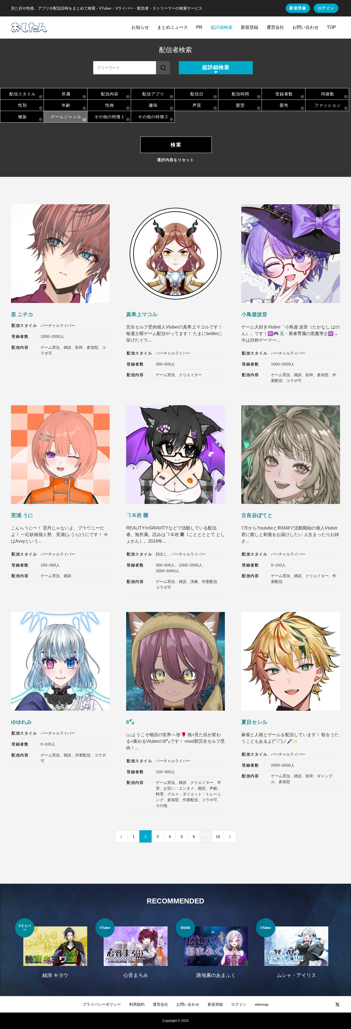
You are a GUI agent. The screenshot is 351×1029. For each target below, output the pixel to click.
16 (218, 836)
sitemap (261, 1004)
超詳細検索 (222, 27)
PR (199, 27)
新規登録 (297, 8)
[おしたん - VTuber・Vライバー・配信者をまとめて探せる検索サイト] (29, 27)
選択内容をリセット (175, 160)
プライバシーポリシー (102, 1004)
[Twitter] (337, 1004)
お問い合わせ (305, 27)
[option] (55, 951)
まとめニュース (172, 27)
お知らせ (140, 27)
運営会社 (275, 27)
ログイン (326, 8)
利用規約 (137, 1004)
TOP (331, 27)
